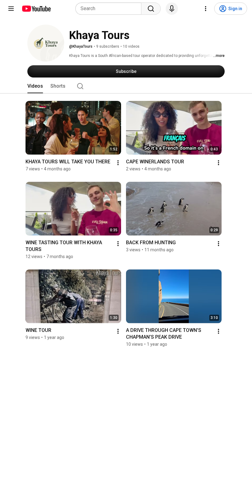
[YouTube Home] (36, 8)
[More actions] (118, 163)
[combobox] (110, 8)
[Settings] (205, 8)
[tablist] (126, 86)
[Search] (151, 8)
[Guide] (11, 8)
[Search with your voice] (172, 8)
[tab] (35, 86)
